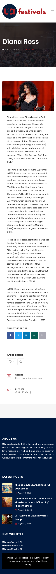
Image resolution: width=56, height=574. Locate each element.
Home (5, 49)
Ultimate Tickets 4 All (12, 545)
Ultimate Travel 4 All (12, 542)
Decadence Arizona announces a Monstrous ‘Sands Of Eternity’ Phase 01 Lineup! (34, 502)
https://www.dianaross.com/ (29, 378)
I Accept (28, 564)
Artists (16, 49)
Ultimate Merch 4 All (12, 549)
